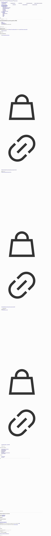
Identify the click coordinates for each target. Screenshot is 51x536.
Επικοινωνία (2, 457)
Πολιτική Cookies (3, 451)
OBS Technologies (16, 524)
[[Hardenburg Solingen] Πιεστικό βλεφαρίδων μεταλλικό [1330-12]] (21, 61)
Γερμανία (22, 29)
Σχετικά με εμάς (3, 456)
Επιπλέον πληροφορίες (4, 30)
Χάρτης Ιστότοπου (3, 453)
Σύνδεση (5, 532)
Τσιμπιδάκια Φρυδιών (3, 23)
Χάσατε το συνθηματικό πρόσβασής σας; (4, 533)
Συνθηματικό (1, 531)
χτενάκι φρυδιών (25, 29)
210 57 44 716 (3, 515)
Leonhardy (20, 29)
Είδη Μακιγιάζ (10, 29)
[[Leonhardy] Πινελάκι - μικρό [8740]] (21, 335)
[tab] (21, 30)
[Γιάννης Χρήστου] (9, 1)
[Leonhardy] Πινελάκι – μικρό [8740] (5, 444)
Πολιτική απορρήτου (3, 450)
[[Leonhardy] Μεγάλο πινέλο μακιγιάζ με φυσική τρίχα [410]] (21, 198)
